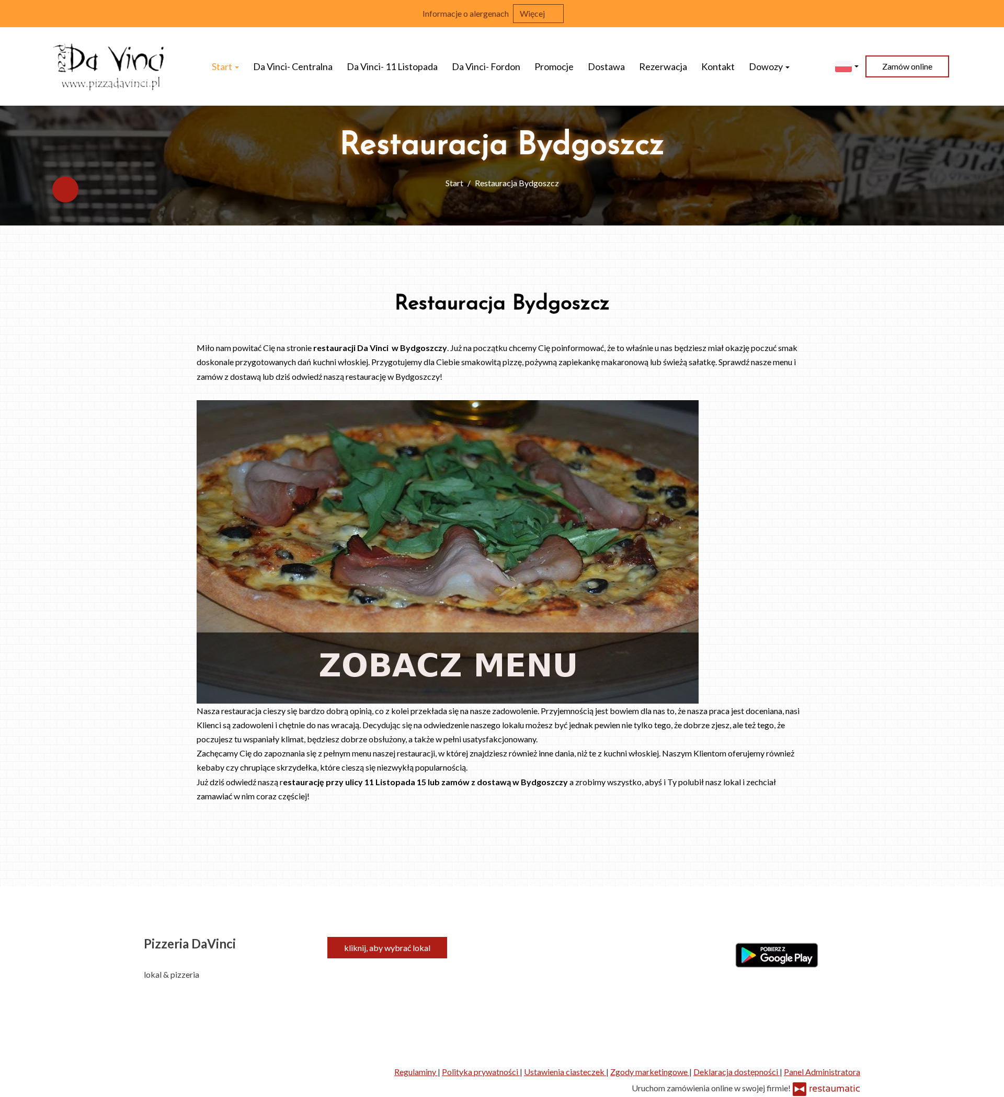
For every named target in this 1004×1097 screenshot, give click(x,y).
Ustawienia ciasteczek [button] (565, 1072)
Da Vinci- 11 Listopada (392, 66)
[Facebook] (65, 189)
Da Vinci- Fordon (486, 66)
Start (223, 66)
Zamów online (907, 66)
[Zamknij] (991, 13)
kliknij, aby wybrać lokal (387, 948)
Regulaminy (416, 1072)
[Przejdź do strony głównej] (109, 66)
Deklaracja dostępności (736, 1072)
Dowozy (766, 66)
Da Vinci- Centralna (293, 66)
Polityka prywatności (481, 1072)
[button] (847, 65)
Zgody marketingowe (649, 1072)
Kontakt (718, 66)
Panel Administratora (822, 1072)
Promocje (554, 66)
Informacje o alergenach (466, 13)
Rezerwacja (663, 66)
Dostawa (606, 66)
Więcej (533, 13)
